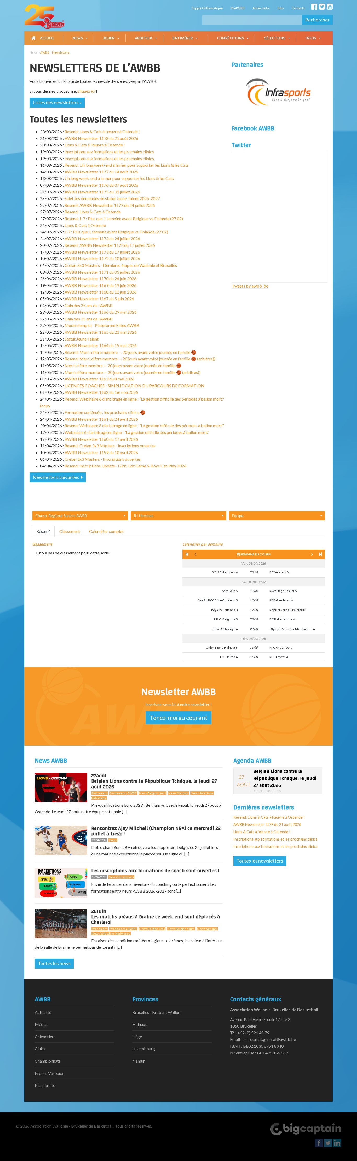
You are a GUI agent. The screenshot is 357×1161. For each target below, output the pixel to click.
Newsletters (61, 52)
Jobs (280, 8)
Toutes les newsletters (260, 861)
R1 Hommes (143, 515)
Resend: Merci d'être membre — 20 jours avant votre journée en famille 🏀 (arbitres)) (140, 358)
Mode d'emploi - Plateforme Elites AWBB (102, 325)
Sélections (274, 38)
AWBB (44, 52)
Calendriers (45, 1036)
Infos (311, 38)
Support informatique (207, 8)
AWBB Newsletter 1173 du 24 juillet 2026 (102, 238)
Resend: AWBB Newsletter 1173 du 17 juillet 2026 (110, 245)
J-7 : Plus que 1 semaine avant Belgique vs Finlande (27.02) (116, 231)
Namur (138, 1060)
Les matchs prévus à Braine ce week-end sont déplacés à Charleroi (155, 918)
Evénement (99, 793)
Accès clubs (260, 8)
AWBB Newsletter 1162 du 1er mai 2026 (101, 392)
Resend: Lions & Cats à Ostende (93, 211)
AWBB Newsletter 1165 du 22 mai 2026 (101, 332)
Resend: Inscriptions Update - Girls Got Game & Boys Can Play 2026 (125, 465)
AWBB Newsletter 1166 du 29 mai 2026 (101, 311)
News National (178, 793)
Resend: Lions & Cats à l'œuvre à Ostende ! (102, 131)
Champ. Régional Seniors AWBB (61, 515)
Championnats (48, 1060)
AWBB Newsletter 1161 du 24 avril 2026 (101, 419)
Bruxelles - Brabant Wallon (156, 1012)
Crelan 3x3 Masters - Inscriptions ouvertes (103, 458)
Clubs (40, 1048)
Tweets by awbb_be (250, 285)
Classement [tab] (69, 531)
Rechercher (317, 19)
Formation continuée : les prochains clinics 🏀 (105, 412)
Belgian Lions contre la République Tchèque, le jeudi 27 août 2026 (154, 782)
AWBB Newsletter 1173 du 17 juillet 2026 (102, 251)
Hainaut (139, 1024)
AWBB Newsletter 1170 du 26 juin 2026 (100, 278)
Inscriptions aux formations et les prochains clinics (109, 151)
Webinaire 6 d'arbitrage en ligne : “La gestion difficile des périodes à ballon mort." (137, 432)
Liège (137, 1036)
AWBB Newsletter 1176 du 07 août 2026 (101, 185)
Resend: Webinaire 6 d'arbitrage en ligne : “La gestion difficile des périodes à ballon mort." (144, 425)
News (77, 38)
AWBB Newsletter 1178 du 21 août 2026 (101, 138)
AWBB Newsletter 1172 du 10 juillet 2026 (102, 258)
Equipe (237, 515)
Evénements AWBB (123, 793)
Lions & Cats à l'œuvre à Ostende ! (95, 144)
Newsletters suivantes (56, 477)
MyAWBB (238, 8)
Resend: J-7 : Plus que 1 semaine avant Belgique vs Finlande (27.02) (124, 218)
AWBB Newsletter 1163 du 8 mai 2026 (99, 378)
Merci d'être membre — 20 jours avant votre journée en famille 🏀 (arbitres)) (132, 372)
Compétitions (230, 38)
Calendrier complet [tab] (106, 531)
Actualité (43, 1012)
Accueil (47, 38)
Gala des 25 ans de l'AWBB (89, 305)
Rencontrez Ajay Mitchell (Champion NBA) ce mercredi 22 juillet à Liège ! (156, 831)
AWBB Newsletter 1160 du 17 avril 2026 (101, 439)
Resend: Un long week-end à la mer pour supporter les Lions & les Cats (127, 164)
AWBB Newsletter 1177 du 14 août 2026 (101, 171)
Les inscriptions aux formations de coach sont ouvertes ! (155, 870)
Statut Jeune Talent (82, 338)
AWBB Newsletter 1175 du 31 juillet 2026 (102, 191)
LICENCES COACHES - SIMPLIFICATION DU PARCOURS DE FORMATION (134, 385)
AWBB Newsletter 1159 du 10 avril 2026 (101, 452)
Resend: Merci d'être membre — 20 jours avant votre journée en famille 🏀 (130, 352)
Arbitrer (143, 38)
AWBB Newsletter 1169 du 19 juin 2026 (100, 285)
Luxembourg (143, 1048)
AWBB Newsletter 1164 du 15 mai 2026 (101, 345)
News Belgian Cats (152, 928)
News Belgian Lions (152, 793)
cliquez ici (86, 91)
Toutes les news (54, 963)
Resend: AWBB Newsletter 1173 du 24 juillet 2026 (110, 205)
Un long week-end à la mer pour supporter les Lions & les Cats (119, 178)
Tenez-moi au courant (178, 717)
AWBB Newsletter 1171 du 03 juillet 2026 (102, 271)
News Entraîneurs (121, 877)
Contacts (298, 8)
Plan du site (45, 1085)
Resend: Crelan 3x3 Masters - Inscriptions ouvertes (110, 445)
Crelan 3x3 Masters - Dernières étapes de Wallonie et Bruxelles (121, 265)
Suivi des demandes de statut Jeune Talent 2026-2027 (112, 198)
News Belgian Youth (181, 928)
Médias (41, 1024)
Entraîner (182, 38)
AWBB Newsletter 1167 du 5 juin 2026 (99, 298)
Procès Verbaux (49, 1073)
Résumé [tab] (43, 531)
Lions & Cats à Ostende (85, 225)
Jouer (108, 38)
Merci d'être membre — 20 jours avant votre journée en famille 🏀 (123, 365)
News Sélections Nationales (111, 933)
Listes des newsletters (56, 102)
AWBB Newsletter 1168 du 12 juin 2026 (100, 291)
